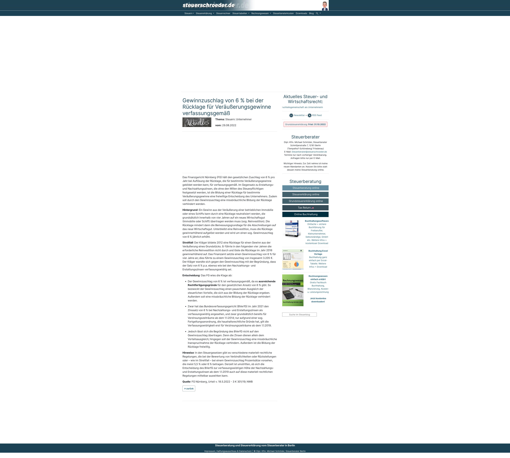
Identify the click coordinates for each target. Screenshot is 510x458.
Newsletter (299, 115)
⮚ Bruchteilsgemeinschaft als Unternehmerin (289, 107)
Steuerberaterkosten (283, 13)
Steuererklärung (204, 13)
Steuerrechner (223, 13)
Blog (311, 13)
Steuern (188, 13)
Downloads (301, 13)
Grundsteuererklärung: (305, 124)
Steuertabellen (240, 13)
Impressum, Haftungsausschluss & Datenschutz (228, 451)
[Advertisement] (20, 56)
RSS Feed (317, 115)
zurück (190, 388)
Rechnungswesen (260, 13)
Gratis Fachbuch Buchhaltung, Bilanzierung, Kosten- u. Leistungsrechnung (318, 289)
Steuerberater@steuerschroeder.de (309, 151)
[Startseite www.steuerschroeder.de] (220, 5)
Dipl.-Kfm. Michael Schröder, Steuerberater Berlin (281, 451)
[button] (318, 13)
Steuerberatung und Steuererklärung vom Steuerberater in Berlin (255, 445)
